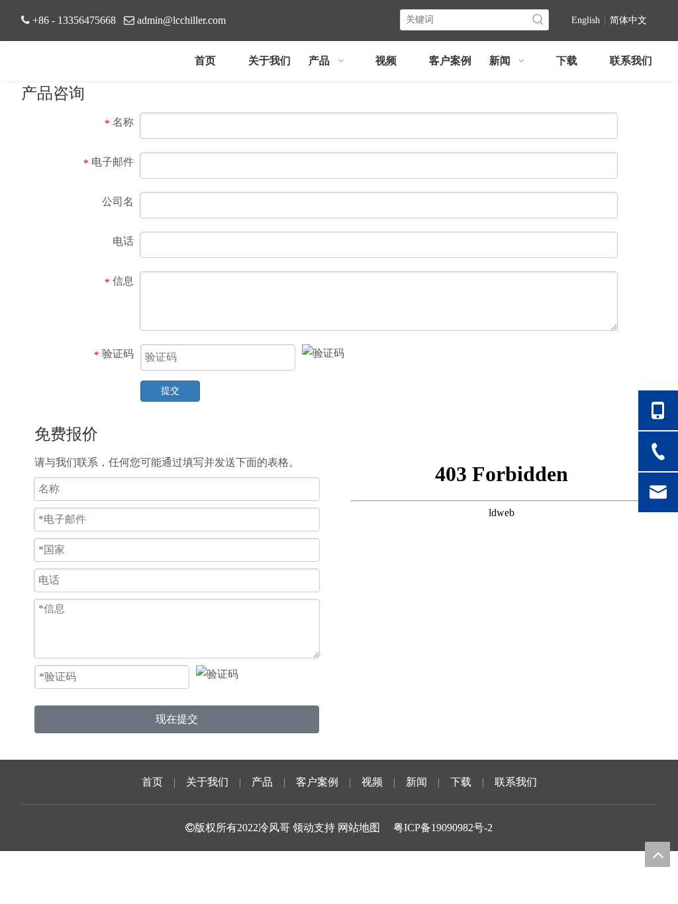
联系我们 (516, 782)
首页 (152, 782)
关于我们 (207, 782)
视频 (372, 782)
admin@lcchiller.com (181, 20)
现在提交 (177, 719)
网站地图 (359, 827)
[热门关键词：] (538, 20)
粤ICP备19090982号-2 (443, 827)
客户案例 (317, 782)
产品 (262, 782)
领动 (303, 827)
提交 (170, 391)
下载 (460, 782)
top (657, 854)
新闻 (416, 782)
